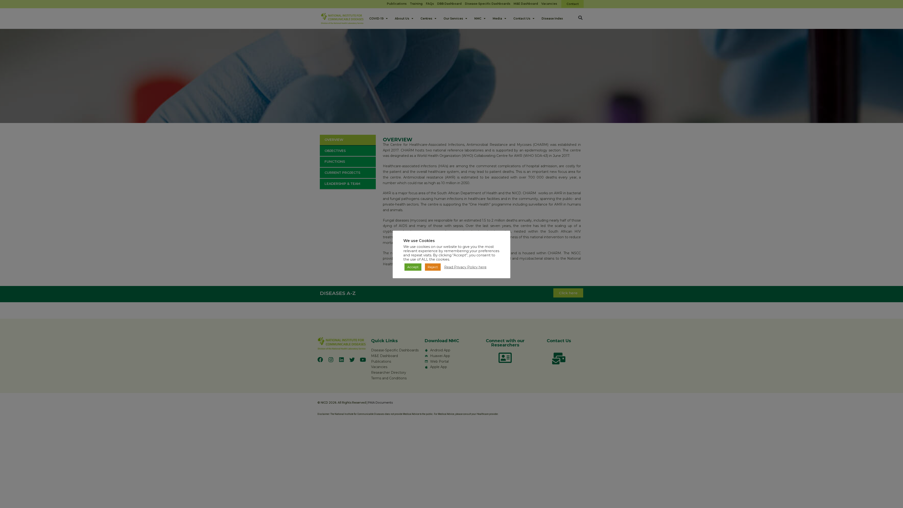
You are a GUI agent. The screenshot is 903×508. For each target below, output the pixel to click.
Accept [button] (413, 267)
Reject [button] (433, 267)
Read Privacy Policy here (465, 267)
